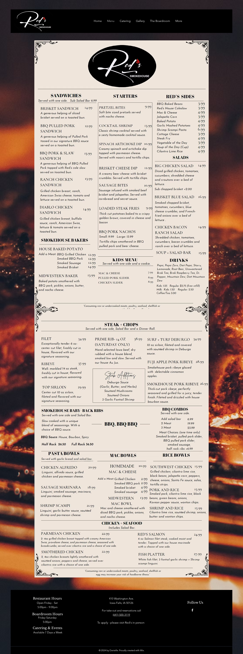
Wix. (142, 650)
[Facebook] (192, 610)
